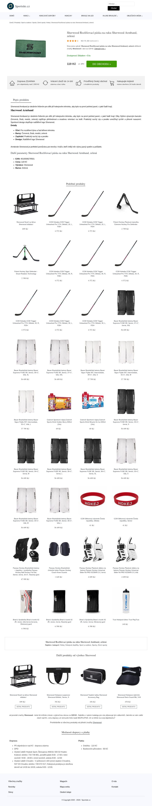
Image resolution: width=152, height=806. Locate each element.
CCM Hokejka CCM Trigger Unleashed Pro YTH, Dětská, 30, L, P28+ (59, 323)
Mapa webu (65, 787)
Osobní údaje (65, 792)
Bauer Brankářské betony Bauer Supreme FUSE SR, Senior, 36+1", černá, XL (93, 471)
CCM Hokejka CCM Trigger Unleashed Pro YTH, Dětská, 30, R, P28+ (59, 273)
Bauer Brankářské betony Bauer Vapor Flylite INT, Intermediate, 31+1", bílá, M (126, 372)
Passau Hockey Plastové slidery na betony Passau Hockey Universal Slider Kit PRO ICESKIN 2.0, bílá (126, 570)
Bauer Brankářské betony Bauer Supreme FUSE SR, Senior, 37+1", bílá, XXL (59, 372)
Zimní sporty (41, 22)
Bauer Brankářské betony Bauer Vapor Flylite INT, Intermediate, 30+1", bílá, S (93, 372)
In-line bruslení (109, 16)
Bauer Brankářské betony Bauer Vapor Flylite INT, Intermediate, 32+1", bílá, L (26, 422)
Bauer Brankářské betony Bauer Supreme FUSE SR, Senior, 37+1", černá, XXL (126, 323)
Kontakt (115, 787)
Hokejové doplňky (47, 16)
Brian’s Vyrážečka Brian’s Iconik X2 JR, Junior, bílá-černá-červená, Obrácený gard (26, 622)
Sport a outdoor (26, 22)
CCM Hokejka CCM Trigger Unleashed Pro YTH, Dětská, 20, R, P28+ (126, 273)
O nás (114, 781)
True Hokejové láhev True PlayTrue (126, 620)
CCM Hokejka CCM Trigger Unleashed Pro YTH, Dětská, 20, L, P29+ (92, 224)
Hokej (26, 16)
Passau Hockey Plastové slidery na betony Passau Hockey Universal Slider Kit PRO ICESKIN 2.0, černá (93, 570)
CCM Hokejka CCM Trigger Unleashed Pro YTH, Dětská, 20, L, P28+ (59, 224)
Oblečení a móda (134, 16)
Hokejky (68, 16)
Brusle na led (87, 16)
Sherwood (77, 49)
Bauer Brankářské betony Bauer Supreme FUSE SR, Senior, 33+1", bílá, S (126, 471)
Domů (12, 16)
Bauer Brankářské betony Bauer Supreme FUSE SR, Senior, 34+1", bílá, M (26, 521)
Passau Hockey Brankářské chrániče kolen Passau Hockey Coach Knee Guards (59, 570)
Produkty (17, 22)
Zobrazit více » (100, 49)
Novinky (11, 787)
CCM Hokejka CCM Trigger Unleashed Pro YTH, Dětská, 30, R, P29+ (92, 273)
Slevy (10, 792)
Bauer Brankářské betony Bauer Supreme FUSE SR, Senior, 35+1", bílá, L (59, 521)
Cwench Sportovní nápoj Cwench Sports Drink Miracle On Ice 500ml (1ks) (93, 422)
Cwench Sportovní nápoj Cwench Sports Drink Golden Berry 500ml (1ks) (59, 422)
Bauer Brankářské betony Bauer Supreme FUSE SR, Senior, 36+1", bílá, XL (26, 372)
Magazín (63, 781)
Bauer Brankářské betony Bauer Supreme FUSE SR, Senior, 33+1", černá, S (126, 422)
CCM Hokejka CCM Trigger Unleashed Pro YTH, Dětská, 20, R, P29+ (26, 323)
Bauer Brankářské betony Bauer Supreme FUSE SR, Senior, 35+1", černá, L (59, 471)
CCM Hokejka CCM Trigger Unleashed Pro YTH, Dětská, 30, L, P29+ (92, 323)
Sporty (34, 22)
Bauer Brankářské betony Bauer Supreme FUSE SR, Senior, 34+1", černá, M (26, 471)
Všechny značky (15, 781)
